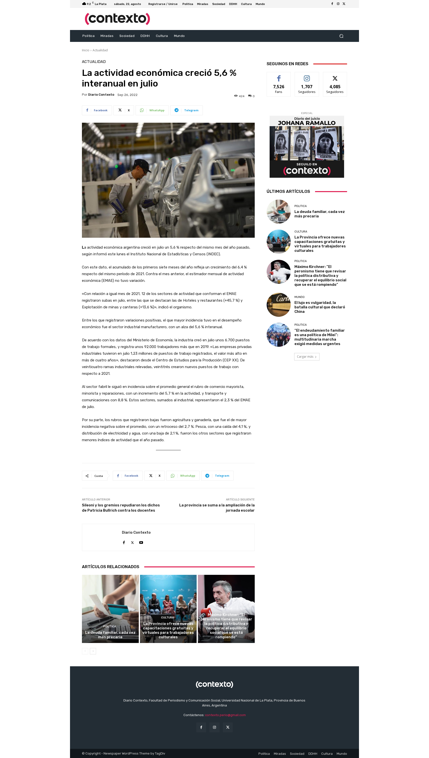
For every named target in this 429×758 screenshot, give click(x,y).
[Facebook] (332, 4)
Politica (109, 626)
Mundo (299, 297)
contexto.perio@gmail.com (225, 715)
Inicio (85, 50)
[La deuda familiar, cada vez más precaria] (110, 609)
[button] (341, 36)
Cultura (167, 617)
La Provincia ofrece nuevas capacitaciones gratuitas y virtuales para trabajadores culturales (168, 630)
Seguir (307, 76)
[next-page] (93, 651)
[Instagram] (338, 4)
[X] (344, 4)
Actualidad (100, 50)
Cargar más (305, 356)
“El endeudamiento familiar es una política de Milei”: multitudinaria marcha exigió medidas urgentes (319, 337)
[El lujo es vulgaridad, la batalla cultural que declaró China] (279, 305)
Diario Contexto (101, 94)
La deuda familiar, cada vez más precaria (110, 634)
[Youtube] (141, 541)
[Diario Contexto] (102, 537)
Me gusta (278, 76)
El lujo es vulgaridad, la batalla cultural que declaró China (319, 307)
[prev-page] (85, 651)
